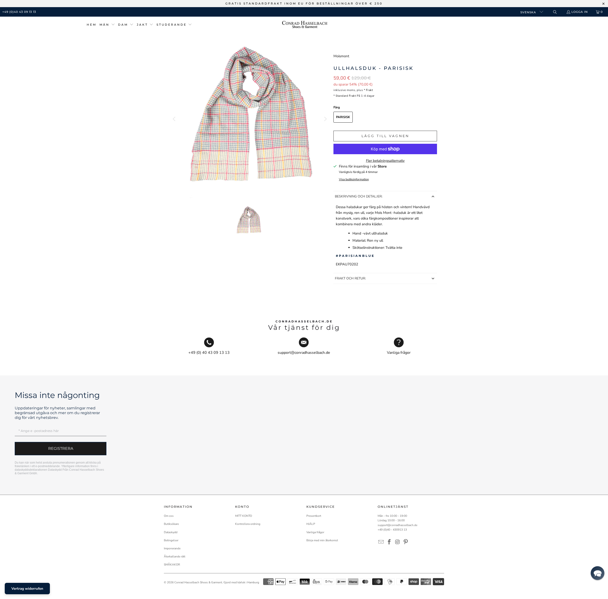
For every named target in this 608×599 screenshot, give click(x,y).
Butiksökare (171, 524)
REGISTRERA (60, 448)
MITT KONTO (243, 516)
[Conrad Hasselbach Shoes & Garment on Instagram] (397, 542)
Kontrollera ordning (247, 524)
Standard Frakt (346, 96)
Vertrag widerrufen (27, 588)
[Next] (325, 119)
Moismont (341, 56)
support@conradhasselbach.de (397, 525)
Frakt (369, 90)
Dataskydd (55, 469)
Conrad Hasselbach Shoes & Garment (198, 582)
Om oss (169, 516)
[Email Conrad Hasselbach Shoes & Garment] (381, 542)
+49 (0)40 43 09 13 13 (19, 12)
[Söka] (555, 12)
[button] (107, 25)
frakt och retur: (350, 278)
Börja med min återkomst (322, 540)
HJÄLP (310, 524)
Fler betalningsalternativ (385, 160)
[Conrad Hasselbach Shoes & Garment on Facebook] (389, 542)
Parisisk (343, 117)
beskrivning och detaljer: (358, 196)
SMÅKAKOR (172, 564)
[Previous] (174, 119)
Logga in (579, 12)
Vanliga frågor (315, 532)
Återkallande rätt (174, 556)
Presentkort (313, 516)
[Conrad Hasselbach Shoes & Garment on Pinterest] (405, 542)
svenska (528, 12)
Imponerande (172, 548)
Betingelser (171, 540)
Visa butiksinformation (354, 179)
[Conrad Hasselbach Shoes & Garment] (304, 25)
